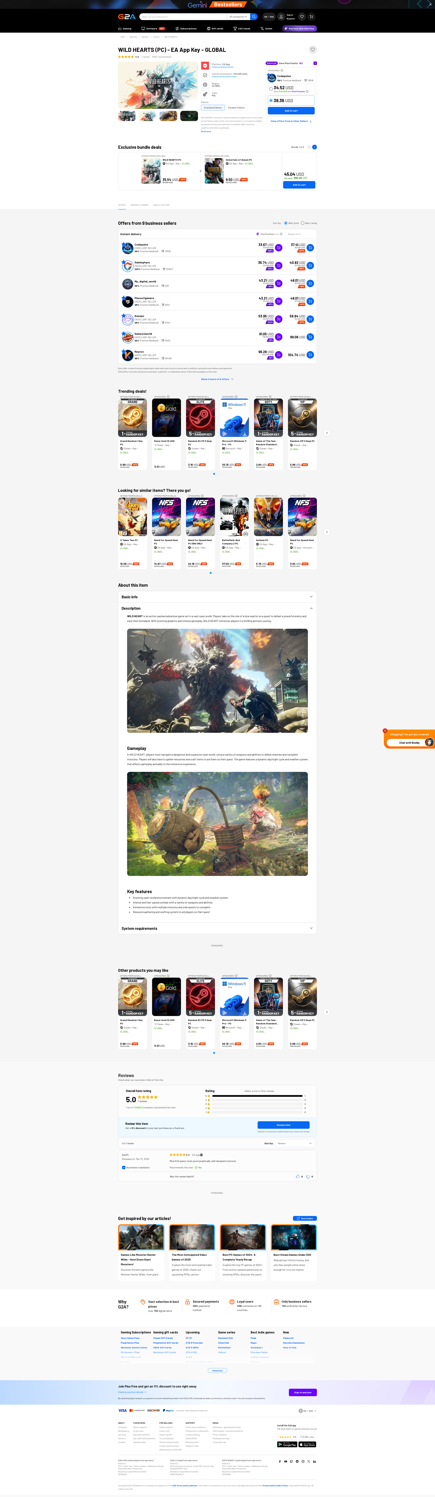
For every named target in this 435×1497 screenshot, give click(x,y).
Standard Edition (213, 107)
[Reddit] (297, 1461)
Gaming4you (142, 262)
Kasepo (139, 315)
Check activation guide (222, 67)
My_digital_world (145, 281)
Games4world (143, 333)
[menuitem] (124, 28)
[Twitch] (291, 1461)
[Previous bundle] (309, 147)
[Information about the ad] (282, 70)
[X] (308, 1461)
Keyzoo (139, 351)
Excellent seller (145, 248)
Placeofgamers (144, 298)
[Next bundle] (314, 147)
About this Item (161, 205)
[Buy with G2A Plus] (278, 247)
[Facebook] (279, 1461)
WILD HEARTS (171, 37)
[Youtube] (285, 1461)
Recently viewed (140, 205)
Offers (122, 205)
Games (145, 37)
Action (157, 37)
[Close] (430, 4)
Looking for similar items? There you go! (154, 490)
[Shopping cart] (311, 17)
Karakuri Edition (236, 107)
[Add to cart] (310, 247)
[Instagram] (303, 1461)
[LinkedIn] (314, 1461)
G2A (123, 37)
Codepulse (284, 76)
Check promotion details (130, 1392)
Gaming (133, 37)
